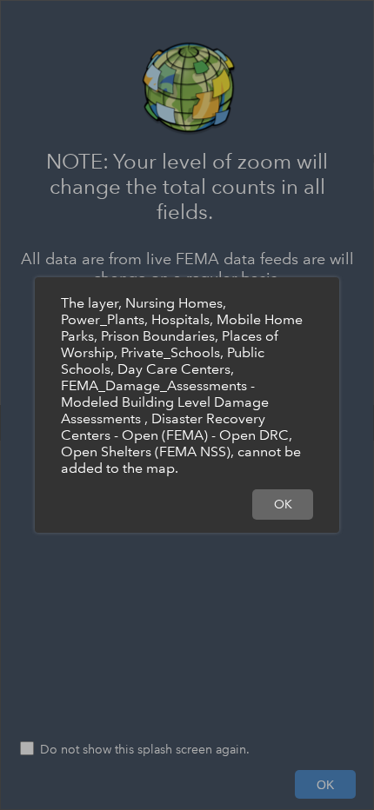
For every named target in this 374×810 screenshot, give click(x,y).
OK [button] (283, 504)
